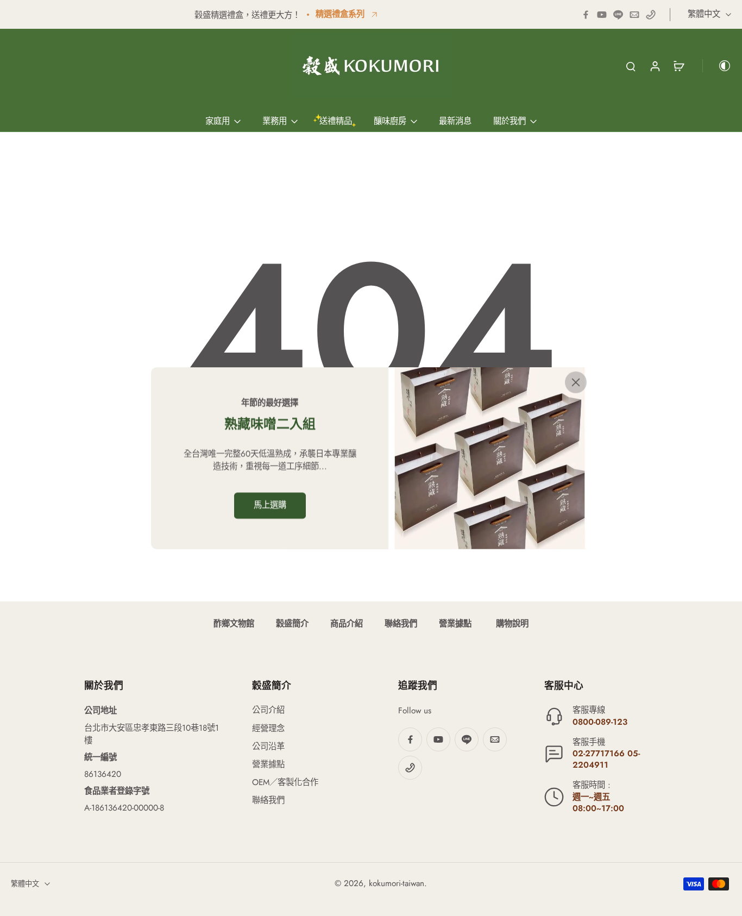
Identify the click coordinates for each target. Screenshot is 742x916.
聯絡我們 (401, 624)
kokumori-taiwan (396, 883)
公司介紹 (268, 710)
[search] (631, 66)
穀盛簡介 (292, 624)
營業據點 (455, 624)
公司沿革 (268, 746)
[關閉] (576, 382)
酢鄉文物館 (233, 624)
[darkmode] (717, 65)
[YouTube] (602, 14)
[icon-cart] (678, 66)
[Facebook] (585, 14)
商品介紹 (346, 624)
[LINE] (618, 14)
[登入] (654, 66)
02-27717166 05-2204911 (606, 759)
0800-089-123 (600, 722)
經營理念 (268, 729)
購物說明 (511, 624)
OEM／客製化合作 (285, 782)
